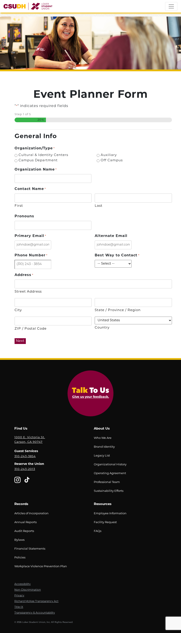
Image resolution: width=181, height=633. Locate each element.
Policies (19, 557)
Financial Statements (29, 548)
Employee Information (110, 513)
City (18, 310)
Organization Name (36, 169)
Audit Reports (24, 531)
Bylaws (19, 540)
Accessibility (22, 584)
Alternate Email (111, 236)
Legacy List (102, 455)
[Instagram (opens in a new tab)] (17, 480)
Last (98, 206)
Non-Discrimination (27, 590)
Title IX (18, 607)
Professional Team (107, 482)
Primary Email (30, 236)
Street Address (28, 291)
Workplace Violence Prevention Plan (40, 566)
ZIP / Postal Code (31, 329)
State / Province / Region (118, 310)
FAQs (97, 531)
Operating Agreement (110, 473)
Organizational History (110, 464)
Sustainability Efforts (108, 491)
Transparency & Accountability (34, 613)
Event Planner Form (90, 95)
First (19, 206)
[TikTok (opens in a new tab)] (27, 480)
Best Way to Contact (117, 255)
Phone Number (31, 255)
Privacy (19, 595)
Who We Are (102, 438)
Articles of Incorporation (31, 513)
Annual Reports (25, 522)
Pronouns (24, 216)
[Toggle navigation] (171, 6)
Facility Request (105, 522)
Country (102, 327)
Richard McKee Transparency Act (36, 601)
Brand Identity (104, 446)
